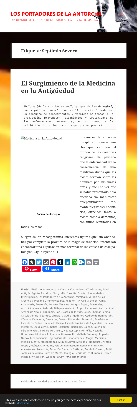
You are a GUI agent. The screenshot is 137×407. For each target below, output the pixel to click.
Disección (87, 319)
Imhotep (92, 334)
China (106, 311)
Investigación (29, 297)
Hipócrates (27, 334)
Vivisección (37, 356)
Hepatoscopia (72, 330)
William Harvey (55, 356)
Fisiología (76, 326)
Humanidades (95, 293)
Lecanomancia (38, 338)
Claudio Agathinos (73, 315)
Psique (59, 345)
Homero (66, 334)
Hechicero (56, 330)
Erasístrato (101, 319)
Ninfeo (107, 341)
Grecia (81, 293)
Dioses (63, 319)
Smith (109, 349)
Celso (87, 311)
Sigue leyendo (46, 252)
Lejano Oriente (57, 338)
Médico (25, 341)
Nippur (25, 345)
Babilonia (48, 311)
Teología (69, 353)
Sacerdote (42, 349)
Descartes (51, 319)
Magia (89, 338)
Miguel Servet (66, 341)
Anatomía (41, 304)
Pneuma (48, 345)
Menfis (35, 341)
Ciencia (64, 289)
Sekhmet (78, 349)
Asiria (88, 308)
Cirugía (56, 315)
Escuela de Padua (31, 323)
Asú (95, 308)
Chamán (97, 311)
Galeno (88, 326)
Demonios (38, 319)
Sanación (55, 349)
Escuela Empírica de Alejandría (83, 323)
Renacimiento (88, 345)
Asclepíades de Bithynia (49, 308)
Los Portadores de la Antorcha (56, 297)
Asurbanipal (106, 308)
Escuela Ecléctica (54, 323)
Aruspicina (27, 308)
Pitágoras (36, 345)
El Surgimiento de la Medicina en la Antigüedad (68, 87)
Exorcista (64, 326)
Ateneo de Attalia (31, 311)
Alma (102, 300)
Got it (121, 400)
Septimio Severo (94, 349)
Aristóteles (96, 304)
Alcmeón (92, 300)
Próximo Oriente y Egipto (49, 300)
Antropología (51, 289)
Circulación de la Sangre (35, 315)
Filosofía (71, 293)
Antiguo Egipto (79, 304)
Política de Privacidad (34, 381)
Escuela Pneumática (45, 326)
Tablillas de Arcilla (32, 353)
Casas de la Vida (72, 311)
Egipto (36, 293)
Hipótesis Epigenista (47, 334)
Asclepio (70, 308)
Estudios (46, 293)
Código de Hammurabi (98, 315)
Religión (70, 300)
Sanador (67, 349)
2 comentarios (77, 356)
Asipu (80, 308)
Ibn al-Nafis (79, 334)
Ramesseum (71, 345)
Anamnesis (27, 304)
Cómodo (26, 319)
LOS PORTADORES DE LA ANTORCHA (56, 13)
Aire (83, 300)
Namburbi (95, 341)
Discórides (74, 319)
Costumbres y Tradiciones (85, 289)
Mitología (81, 297)
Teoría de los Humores (88, 353)
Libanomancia (76, 338)
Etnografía (59, 293)
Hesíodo (97, 330)
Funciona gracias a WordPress (68, 381)
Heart (45, 330)
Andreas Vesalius (59, 304)
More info (22, 403)
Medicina (100, 338)
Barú (58, 311)
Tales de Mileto (53, 353)
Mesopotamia (49, 341)
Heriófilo (86, 330)
